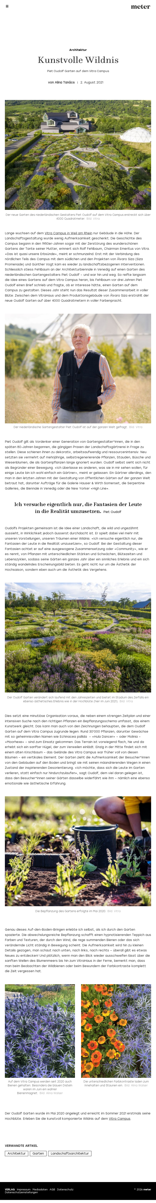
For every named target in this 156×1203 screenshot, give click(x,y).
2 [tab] (81, 205)
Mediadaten (40, 1189)
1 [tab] (77, 205)
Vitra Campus (119, 1119)
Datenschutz (65, 1189)
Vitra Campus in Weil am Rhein (68, 233)
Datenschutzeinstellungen (21, 1192)
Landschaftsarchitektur (70, 1153)
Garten (38, 1153)
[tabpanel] (78, 155)
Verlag (10, 1189)
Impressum (23, 1189)
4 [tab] (82, 901)
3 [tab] (79, 901)
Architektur (17, 1153)
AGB (52, 1189)
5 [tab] (86, 901)
